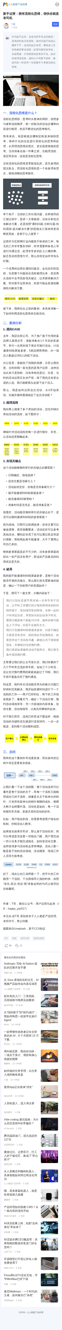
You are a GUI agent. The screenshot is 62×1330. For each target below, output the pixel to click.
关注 (55, 24)
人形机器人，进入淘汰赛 (19, 1103)
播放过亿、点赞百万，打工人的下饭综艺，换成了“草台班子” (21, 1156)
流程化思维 (39, 938)
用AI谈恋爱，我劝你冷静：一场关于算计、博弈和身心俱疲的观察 (20, 1055)
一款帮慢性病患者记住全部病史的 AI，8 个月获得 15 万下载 (21, 1035)
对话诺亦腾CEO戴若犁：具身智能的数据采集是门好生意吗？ (21, 1243)
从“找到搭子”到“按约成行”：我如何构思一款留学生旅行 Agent (21, 1016)
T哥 (13, 24)
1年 (6, 938)
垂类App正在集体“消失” (18, 1087)
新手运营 (25, 938)
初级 (14, 938)
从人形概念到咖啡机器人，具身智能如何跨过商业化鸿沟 (20, 1175)
